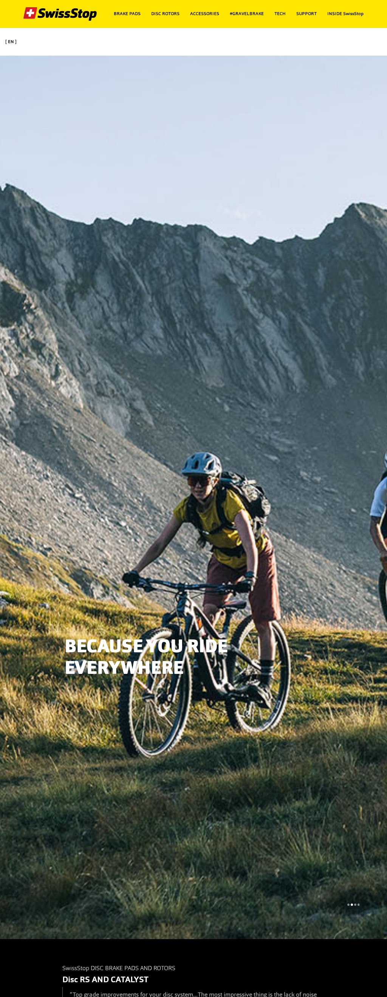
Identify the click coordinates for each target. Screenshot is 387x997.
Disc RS (76, 979)
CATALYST (130, 979)
